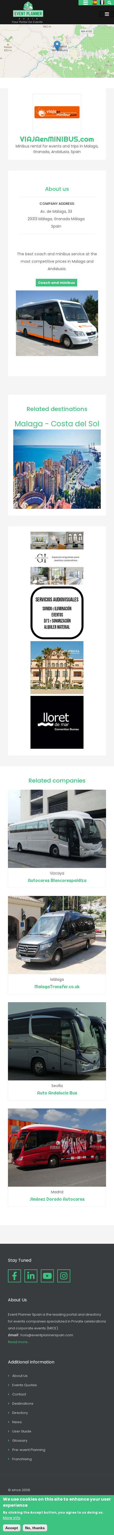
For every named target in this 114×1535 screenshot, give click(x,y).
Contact (19, 1394)
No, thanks (35, 1528)
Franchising (22, 1459)
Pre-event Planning (28, 1449)
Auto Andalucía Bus (57, 1092)
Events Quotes (24, 1385)
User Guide (21, 1431)
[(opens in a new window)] (57, 583)
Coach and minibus (56, 282)
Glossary (19, 1440)
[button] (57, 45)
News (17, 1422)
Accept (11, 1528)
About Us (20, 1375)
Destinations (22, 1403)
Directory (20, 1412)
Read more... (19, 1341)
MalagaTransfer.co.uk (57, 986)
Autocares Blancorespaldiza (57, 880)
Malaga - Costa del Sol (57, 424)
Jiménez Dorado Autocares (57, 1199)
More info (11, 1517)
